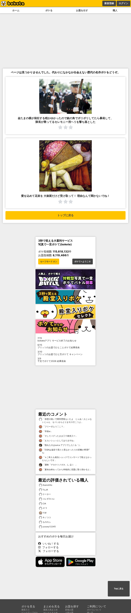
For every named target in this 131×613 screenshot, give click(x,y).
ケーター (47, 494)
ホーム (15, 10)
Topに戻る (118, 588)
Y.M (44, 512)
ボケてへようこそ (82, 261)
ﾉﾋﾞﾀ (45, 508)
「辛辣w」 (47, 431)
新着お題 (69, 609)
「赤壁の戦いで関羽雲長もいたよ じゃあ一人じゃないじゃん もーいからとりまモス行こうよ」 (67, 420)
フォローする (50, 547)
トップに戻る (65, 215)
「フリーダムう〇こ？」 (53, 426)
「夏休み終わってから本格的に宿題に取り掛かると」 (67, 469)
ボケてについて (94, 609)
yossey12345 (49, 526)
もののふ (47, 522)
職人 (115, 10)
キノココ (47, 517)
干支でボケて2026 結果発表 (52, 359)
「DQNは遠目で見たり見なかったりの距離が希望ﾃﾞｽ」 (66, 451)
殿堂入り (25, 609)
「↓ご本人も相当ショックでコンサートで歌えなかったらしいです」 (67, 459)
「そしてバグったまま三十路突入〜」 (59, 436)
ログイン (123, 3)
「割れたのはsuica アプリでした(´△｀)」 (61, 445)
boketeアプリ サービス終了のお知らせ (57, 339)
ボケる (49, 10)
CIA (44, 503)
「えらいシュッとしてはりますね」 (58, 440)
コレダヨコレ (49, 498)
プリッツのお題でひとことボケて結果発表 (59, 346)
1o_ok (45, 489)
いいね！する (50, 543)
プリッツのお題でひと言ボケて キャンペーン (60, 353)
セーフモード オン (48, 261)
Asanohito (47, 485)
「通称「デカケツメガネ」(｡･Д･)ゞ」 (59, 464)
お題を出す (82, 10)
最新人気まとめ (50, 609)
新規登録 (109, 3)
